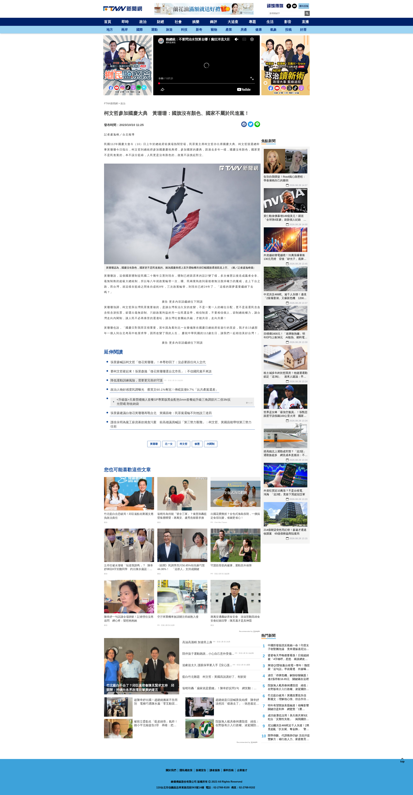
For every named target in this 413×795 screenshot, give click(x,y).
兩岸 (124, 29)
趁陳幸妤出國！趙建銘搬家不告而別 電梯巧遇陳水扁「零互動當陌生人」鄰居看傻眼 (156, 702)
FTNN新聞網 (111, 103)
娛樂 (195, 22)
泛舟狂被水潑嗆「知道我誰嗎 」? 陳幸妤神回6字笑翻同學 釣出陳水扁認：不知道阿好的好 (128, 567)
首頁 (107, 22)
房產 (244, 29)
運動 (154, 29)
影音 (287, 22)
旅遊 (169, 29)
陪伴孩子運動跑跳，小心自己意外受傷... (208, 653)
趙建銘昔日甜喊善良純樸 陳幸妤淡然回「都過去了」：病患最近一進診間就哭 (237, 702)
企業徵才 (242, 770)
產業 (229, 29)
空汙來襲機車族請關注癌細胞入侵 (177, 616)
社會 (178, 22)
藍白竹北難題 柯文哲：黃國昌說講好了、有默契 (214, 676)
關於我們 (171, 770)
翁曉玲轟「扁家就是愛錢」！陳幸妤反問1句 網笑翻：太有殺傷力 (219, 688)
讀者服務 (215, 770)
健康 (258, 29)
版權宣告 (201, 770)
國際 (139, 29)
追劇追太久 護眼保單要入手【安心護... (207, 665)
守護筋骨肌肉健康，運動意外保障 (231, 565)
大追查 (233, 22)
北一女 (169, 443)
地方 (109, 29)
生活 (270, 22)
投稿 (288, 29)
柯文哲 (183, 443)
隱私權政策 (186, 770)
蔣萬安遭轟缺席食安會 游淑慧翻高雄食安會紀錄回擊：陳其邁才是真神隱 (235, 618)
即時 (125, 22)
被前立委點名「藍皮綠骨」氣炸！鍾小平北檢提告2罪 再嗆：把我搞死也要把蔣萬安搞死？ (156, 723)
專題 (252, 22)
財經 (160, 22)
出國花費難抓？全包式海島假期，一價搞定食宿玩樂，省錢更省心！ (235, 515)
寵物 (214, 29)
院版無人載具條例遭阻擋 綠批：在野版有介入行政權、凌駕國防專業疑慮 (237, 723)
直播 (305, 22)
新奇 (199, 29)
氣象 (273, 29)
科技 (184, 29)
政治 (142, 22)
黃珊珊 (154, 443)
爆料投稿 (228, 770)
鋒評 (213, 22)
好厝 (303, 29)
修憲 (197, 443)
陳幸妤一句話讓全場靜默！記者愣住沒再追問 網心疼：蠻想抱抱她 (128, 618)
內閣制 (211, 443)
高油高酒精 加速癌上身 (197, 642)
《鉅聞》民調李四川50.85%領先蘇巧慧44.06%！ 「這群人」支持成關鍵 (181, 567)
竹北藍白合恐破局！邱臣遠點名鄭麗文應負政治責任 (128, 515)
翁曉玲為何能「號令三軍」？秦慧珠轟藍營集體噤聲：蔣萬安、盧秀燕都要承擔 (182, 515)
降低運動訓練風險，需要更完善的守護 (137, 380)
